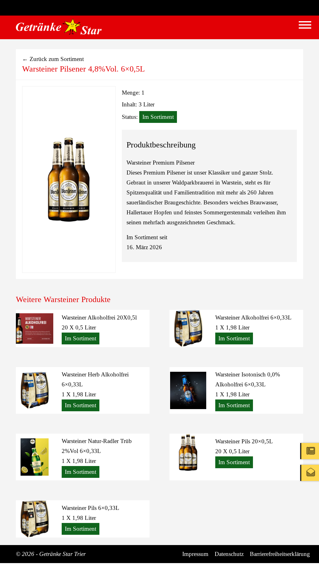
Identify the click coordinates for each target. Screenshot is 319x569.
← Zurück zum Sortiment (53, 59)
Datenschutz (229, 554)
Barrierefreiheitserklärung (280, 554)
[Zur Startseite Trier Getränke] (59, 27)
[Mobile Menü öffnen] (305, 25)
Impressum (195, 554)
